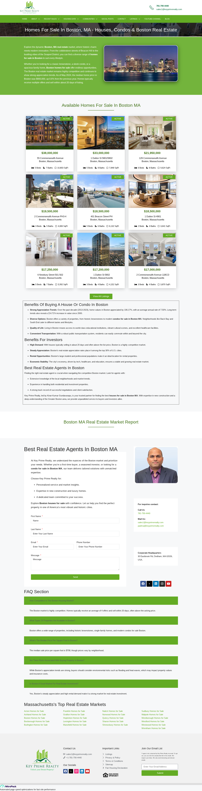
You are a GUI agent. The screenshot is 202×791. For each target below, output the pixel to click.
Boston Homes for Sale (34, 718)
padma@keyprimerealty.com (151, 526)
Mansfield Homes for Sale (74, 725)
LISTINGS (133, 19)
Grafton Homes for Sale (74, 714)
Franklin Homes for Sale (74, 711)
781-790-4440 (162, 6)
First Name (36, 516)
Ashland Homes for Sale (35, 714)
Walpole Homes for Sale (152, 714)
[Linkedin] (156, 584)
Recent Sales (50, 19)
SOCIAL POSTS (108, 19)
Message (35, 555)
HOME (24, 19)
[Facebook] (143, 584)
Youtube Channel (152, 19)
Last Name (36, 529)
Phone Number (83, 542)
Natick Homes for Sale (112, 711)
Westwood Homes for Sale (154, 725)
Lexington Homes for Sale (74, 721)
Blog (167, 19)
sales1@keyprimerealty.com (169, 9)
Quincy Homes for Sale (112, 718)
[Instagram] (162, 584)
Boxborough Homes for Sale (36, 721)
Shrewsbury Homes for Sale (115, 725)
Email (34, 542)
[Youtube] (168, 584)
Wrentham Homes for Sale (153, 728)
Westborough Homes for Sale (155, 718)
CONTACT (122, 19)
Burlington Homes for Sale (36, 725)
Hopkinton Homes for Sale (75, 718)
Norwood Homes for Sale (113, 714)
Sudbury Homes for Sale (153, 711)
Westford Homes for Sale (153, 721)
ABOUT (34, 19)
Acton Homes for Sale (34, 711)
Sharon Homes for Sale (112, 721)
